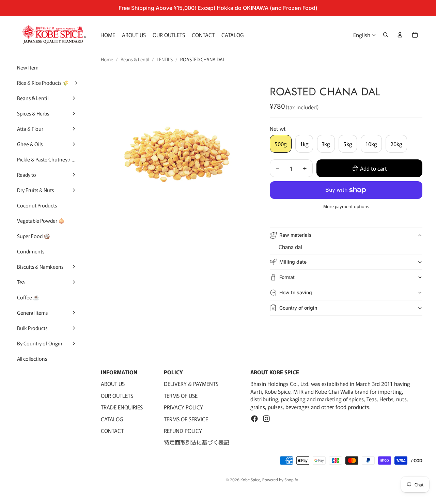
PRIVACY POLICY (183, 407)
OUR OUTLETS (117, 395)
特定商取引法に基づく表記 (196, 442)
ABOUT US (113, 384)
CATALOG (112, 419)
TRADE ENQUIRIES (122, 407)
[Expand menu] (76, 83)
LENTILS (165, 59)
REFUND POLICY (183, 430)
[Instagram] (266, 419)
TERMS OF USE (181, 395)
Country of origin (298, 308)
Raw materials (295, 235)
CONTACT (112, 430)
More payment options (346, 206)
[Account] (399, 34)
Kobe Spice (250, 479)
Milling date (293, 262)
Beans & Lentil (135, 59)
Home (107, 59)
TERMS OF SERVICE (186, 419)
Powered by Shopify (280, 479)
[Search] (385, 34)
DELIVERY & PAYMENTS (191, 384)
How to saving (295, 292)
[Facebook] (254, 419)
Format (287, 277)
